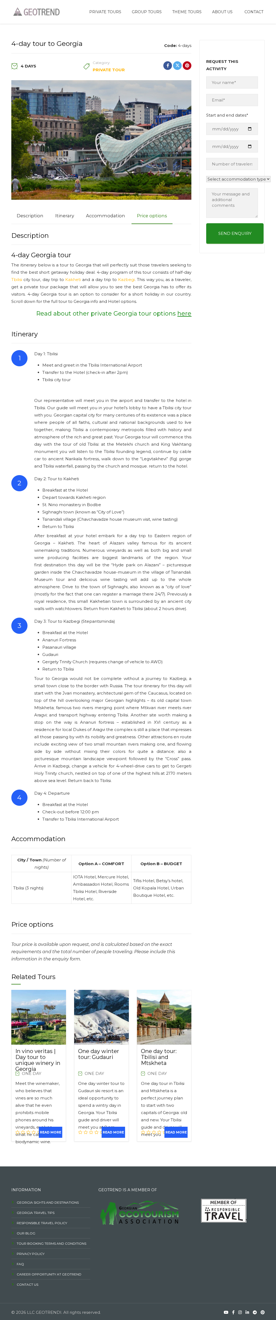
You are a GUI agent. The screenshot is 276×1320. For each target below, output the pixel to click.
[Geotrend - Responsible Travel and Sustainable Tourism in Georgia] (35, 11)
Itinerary (64, 215)
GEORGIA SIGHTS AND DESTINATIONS (48, 1202)
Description (30, 215)
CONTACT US (27, 1284)
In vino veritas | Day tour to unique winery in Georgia (37, 1060)
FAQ (20, 1264)
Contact (253, 11)
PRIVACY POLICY (30, 1254)
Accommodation (105, 215)
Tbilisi (16, 279)
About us (222, 11)
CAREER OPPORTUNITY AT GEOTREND (49, 1274)
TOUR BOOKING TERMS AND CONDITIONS (51, 1243)
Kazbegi (126, 279)
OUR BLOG (26, 1233)
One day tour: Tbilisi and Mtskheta (159, 1057)
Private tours (105, 11)
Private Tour (109, 69)
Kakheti (73, 279)
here (184, 313)
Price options (152, 215)
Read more (50, 1132)
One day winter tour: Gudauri (98, 1054)
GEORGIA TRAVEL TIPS (35, 1213)
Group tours (147, 11)
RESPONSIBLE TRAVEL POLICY (42, 1223)
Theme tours (187, 11)
